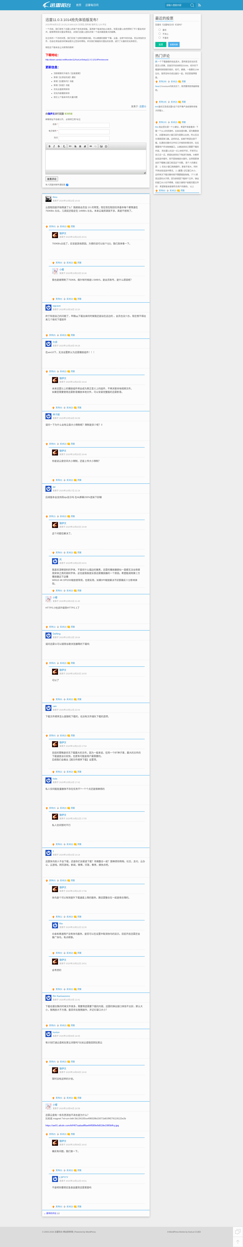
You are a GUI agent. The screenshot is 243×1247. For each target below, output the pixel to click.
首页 (78, 5)
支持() (52, 226)
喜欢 (164, 30)
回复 (73, 226)
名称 (55, 124)
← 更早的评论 (50, 1213)
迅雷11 (142, 106)
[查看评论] (238, 1232)
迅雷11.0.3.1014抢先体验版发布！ (72, 20)
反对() (63, 226)
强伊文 (94, 24)
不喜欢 (165, 38)
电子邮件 (53, 131)
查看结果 (174, 45)
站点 (56, 137)
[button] (49, 146)
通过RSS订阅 (199, 5)
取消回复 (69, 114)
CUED (198, 1232)
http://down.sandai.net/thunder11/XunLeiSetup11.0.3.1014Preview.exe (76, 60)
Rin (156, 127)
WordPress (91, 1232)
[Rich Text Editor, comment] (96, 160)
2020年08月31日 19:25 (55, 24)
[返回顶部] (238, 1242)
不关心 (165, 34)
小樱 (61, 269)
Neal (157, 86)
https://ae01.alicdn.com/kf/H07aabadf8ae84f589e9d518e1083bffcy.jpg (82, 1125)
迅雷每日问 (92, 5)
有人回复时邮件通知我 (55, 185)
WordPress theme (177, 1232)
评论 (102, 24)
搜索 (192, 5)
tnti (156, 107)
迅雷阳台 (57, 5)
